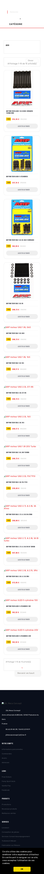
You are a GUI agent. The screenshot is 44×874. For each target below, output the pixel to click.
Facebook (6, 790)
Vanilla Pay (6, 786)
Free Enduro (7, 777)
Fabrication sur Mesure (11, 845)
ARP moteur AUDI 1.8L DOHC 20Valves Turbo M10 (19, 112)
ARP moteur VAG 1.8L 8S (14, 303)
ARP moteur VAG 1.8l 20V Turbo (17, 452)
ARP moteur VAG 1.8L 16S (15, 363)
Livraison (5, 828)
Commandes (7, 754)
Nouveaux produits (9, 809)
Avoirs (4, 758)
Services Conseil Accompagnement (16, 836)
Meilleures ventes (9, 813)
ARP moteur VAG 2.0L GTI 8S (16, 393)
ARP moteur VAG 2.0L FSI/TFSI (16, 482)
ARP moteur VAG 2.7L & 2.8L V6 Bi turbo (20, 547)
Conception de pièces (10, 832)
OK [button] (22, 869)
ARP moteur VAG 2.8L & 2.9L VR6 (17, 576)
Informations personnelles (12, 749)
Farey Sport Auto (8, 781)
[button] (19, 18)
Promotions (6, 804)
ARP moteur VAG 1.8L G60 (15, 333)
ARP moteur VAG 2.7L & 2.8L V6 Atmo (19, 514)
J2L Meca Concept (22, 5)
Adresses (5, 762)
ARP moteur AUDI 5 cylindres (17, 176)
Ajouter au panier (23, 126)
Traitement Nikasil (9, 841)
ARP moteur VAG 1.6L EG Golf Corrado (20, 240)
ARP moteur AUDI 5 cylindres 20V (18, 636)
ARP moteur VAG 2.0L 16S (15, 423)
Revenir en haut (27, 673)
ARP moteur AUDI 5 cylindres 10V (18, 606)
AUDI (7, 45)
